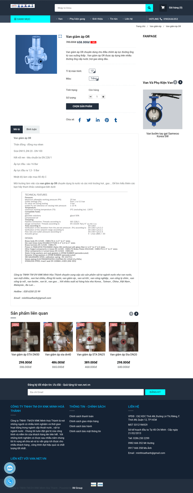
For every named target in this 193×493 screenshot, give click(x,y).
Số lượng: (71, 97)
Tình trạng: (72, 90)
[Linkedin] (97, 119)
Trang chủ (142, 26)
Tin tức (114, 19)
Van (60, 19)
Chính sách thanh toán (81, 416)
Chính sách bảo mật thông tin (85, 431)
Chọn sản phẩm (82, 106)
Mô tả (17, 129)
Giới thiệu (97, 19)
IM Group (77, 488)
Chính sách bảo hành (80, 426)
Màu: (68, 78)
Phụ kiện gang (77, 19)
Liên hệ (129, 19)
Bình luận (32, 129)
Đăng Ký (155, 392)
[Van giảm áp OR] (23, 6)
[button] (170, 8)
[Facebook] (79, 119)
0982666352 (171, 19)
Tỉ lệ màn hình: (74, 71)
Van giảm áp (157, 26)
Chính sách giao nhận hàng (84, 421)
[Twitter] (88, 119)
